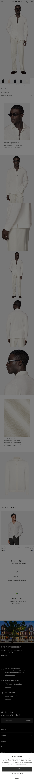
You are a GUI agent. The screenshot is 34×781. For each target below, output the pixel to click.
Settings (17, 778)
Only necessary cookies (17, 773)
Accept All (17, 769)
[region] (17, 767)
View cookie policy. (21, 764)
